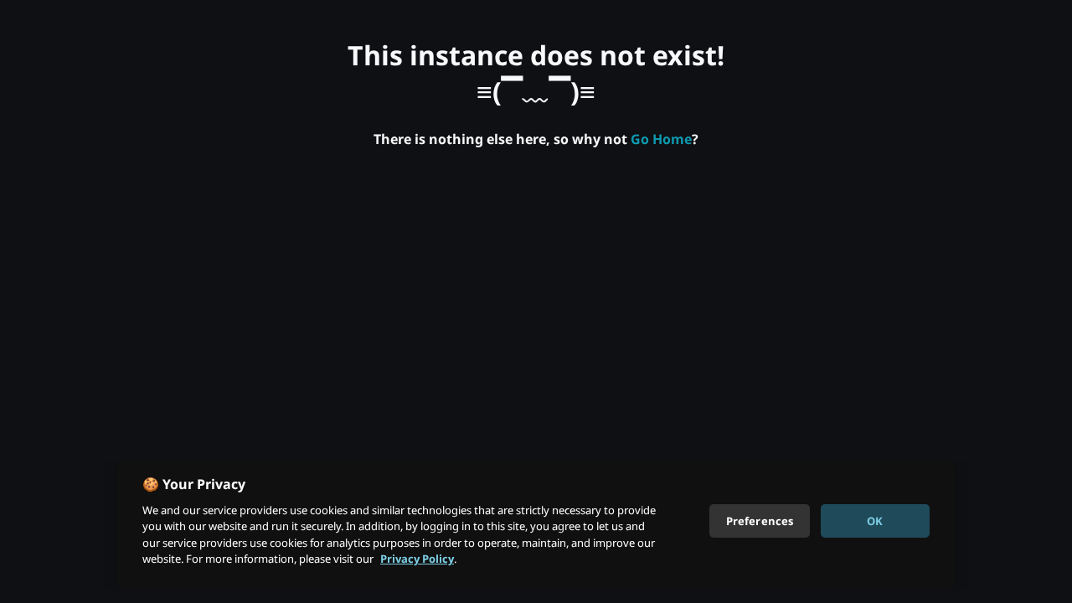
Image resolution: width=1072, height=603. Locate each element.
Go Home (661, 139)
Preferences (759, 520)
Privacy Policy (417, 558)
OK (875, 520)
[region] (536, 525)
